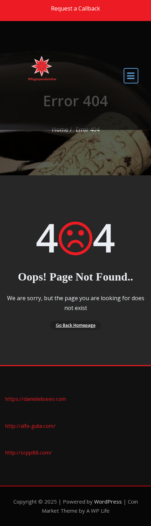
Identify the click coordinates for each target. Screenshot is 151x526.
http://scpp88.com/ (28, 452)
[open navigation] (131, 75)
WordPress (108, 501)
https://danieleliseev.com (35, 398)
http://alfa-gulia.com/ (30, 425)
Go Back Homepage (76, 325)
